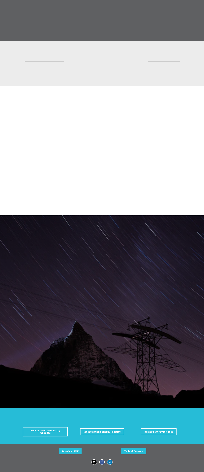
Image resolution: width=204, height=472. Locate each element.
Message (53, 322)
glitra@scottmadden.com (164, 65)
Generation (58, 362)
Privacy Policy (144, 384)
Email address (56, 280)
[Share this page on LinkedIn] (110, 462)
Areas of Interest (58, 351)
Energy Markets (61, 354)
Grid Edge (58, 366)
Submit (55, 391)
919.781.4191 (44, 70)
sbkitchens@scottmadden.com (44, 65)
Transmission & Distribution (68, 374)
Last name (54, 266)
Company (54, 308)
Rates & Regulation (63, 370)
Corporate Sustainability (65, 358)
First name (55, 252)
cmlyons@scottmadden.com (106, 66)
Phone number (57, 294)
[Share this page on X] (94, 462)
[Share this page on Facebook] (102, 462)
